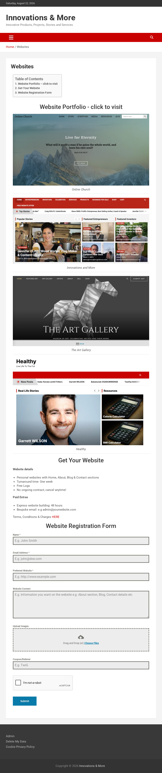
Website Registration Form (35, 92)
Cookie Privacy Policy (20, 747)
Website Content (21, 588)
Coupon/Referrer (21, 659)
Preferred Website (23, 570)
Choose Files (91, 643)
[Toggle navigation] (11, 37)
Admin (10, 736)
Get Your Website (29, 88)
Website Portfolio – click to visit (38, 83)
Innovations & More (40, 17)
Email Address (21, 552)
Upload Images (21, 626)
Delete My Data (16, 741)
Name (16, 534)
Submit (24, 701)
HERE (55, 517)
